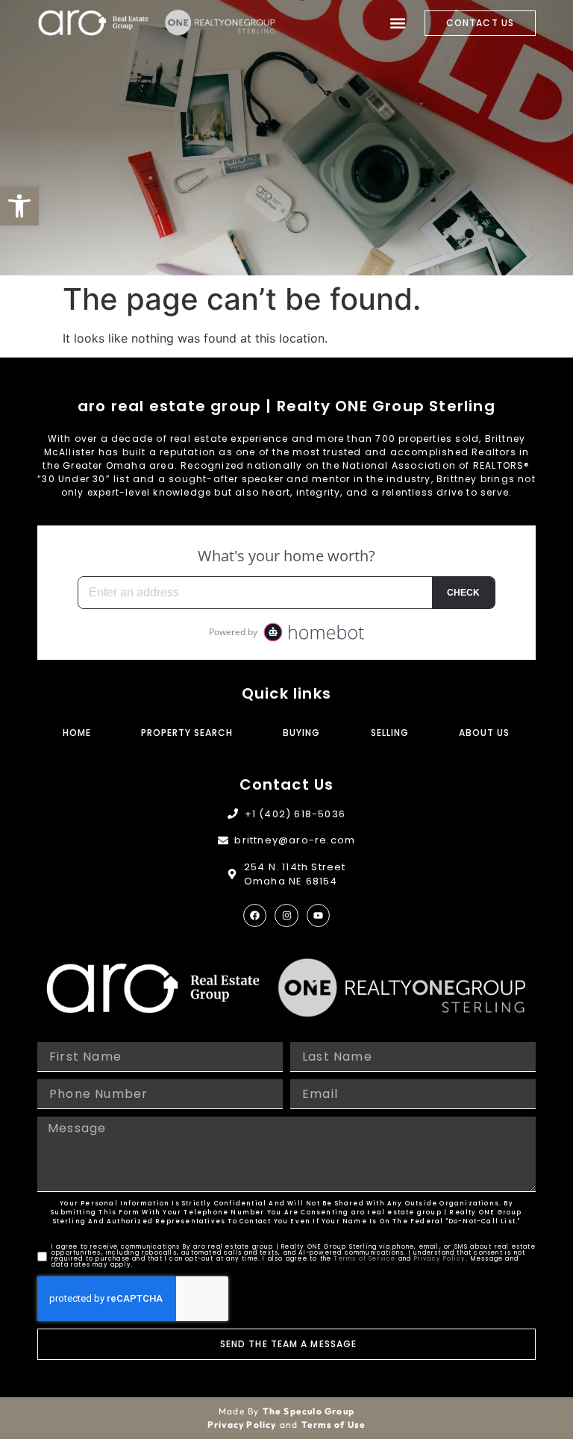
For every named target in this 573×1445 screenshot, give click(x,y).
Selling (390, 732)
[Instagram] (286, 915)
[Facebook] (254, 915)
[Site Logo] (93, 22)
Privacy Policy (440, 1259)
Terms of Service (364, 1259)
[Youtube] (318, 915)
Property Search (187, 732)
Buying (301, 732)
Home (77, 732)
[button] (19, 206)
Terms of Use (333, 1424)
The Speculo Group (308, 1411)
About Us (484, 732)
